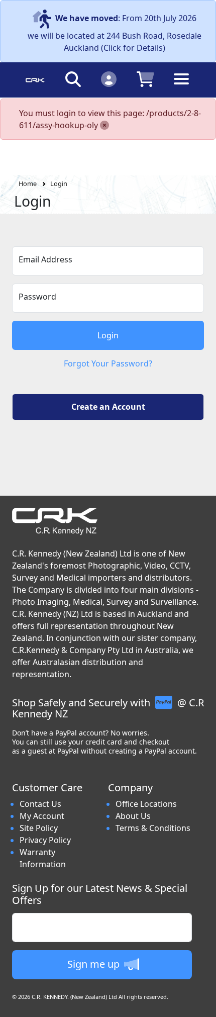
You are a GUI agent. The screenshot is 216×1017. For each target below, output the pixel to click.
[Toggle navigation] (181, 87)
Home (28, 183)
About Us (133, 815)
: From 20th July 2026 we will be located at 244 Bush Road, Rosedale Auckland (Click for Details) (114, 33)
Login (58, 183)
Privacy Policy (45, 840)
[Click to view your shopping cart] (145, 78)
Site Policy (39, 828)
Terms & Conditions (153, 828)
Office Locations (146, 803)
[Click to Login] (109, 78)
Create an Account (108, 406)
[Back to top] (202, 1003)
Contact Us (40, 803)
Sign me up (94, 964)
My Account (42, 815)
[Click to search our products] (73, 78)
